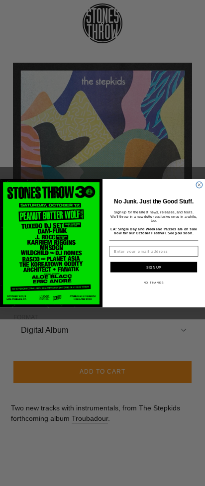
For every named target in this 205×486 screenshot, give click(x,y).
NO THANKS (154, 282)
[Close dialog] (199, 185)
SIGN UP (153, 267)
